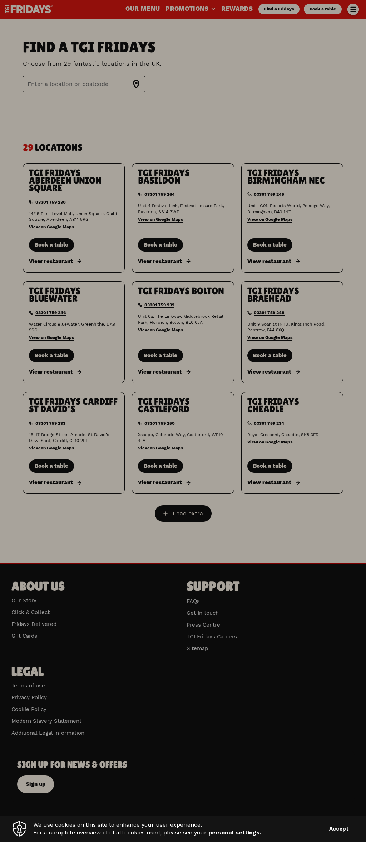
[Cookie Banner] (183, 829)
